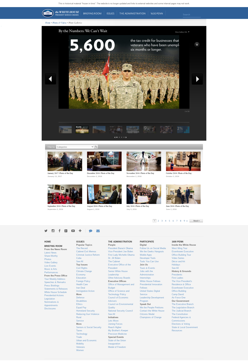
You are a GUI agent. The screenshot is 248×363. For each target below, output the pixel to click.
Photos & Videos (59, 22)
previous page (114, 137)
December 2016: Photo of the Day (100, 173)
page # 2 (119, 137)
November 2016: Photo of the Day (140, 173)
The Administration (132, 13)
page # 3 (121, 137)
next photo (196, 79)
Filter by (51, 147)
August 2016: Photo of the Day (99, 206)
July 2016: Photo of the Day (138, 206)
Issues (110, 13)
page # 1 (117, 137)
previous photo (52, 78)
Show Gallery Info (181, 32)
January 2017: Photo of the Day (60, 173)
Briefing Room (92, 13)
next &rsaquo (196, 221)
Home (60, 13)
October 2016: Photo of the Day (179, 173)
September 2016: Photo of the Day (61, 206)
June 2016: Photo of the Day (177, 206)
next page (126, 137)
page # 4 (124, 137)
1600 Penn (157, 13)
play (197, 45)
